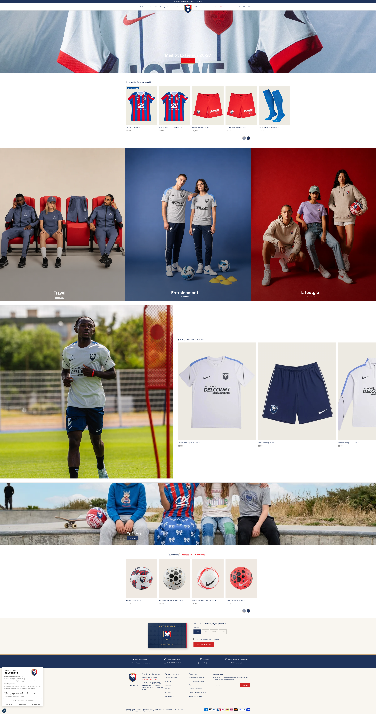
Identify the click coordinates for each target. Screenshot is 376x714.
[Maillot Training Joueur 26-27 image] (217, 391)
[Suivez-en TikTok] (137, 685)
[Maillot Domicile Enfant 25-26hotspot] (176, 502)
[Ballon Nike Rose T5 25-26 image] (241, 578)
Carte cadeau (169, 696)
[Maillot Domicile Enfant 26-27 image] (174, 105)
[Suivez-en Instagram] (134, 685)
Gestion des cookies (195, 689)
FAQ (190, 685)
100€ (214, 632)
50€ (205, 632)
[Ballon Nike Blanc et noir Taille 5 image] (174, 578)
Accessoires (169, 685)
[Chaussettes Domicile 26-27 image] (274, 105)
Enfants (168, 692)
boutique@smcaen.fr (196, 696)
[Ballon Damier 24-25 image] (141, 578)
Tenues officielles (171, 678)
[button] (150, 7)
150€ (223, 632)
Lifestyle (168, 681)
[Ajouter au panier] (155, 595)
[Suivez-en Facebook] (131, 685)
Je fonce (188, 61)
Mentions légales (149, 711)
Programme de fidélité (196, 681)
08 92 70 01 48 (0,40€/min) (198, 692)
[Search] (239, 7)
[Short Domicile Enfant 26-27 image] (241, 105)
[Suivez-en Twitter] (128, 685)
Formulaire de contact (196, 678)
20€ (197, 632)
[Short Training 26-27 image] (297, 391)
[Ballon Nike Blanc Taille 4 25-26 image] (208, 578)
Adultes (167, 689)
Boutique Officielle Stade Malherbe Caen (147, 709)
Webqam (180, 709)
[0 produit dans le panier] (249, 7)
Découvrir (59, 297)
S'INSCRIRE (245, 685)
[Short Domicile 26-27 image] (208, 105)
